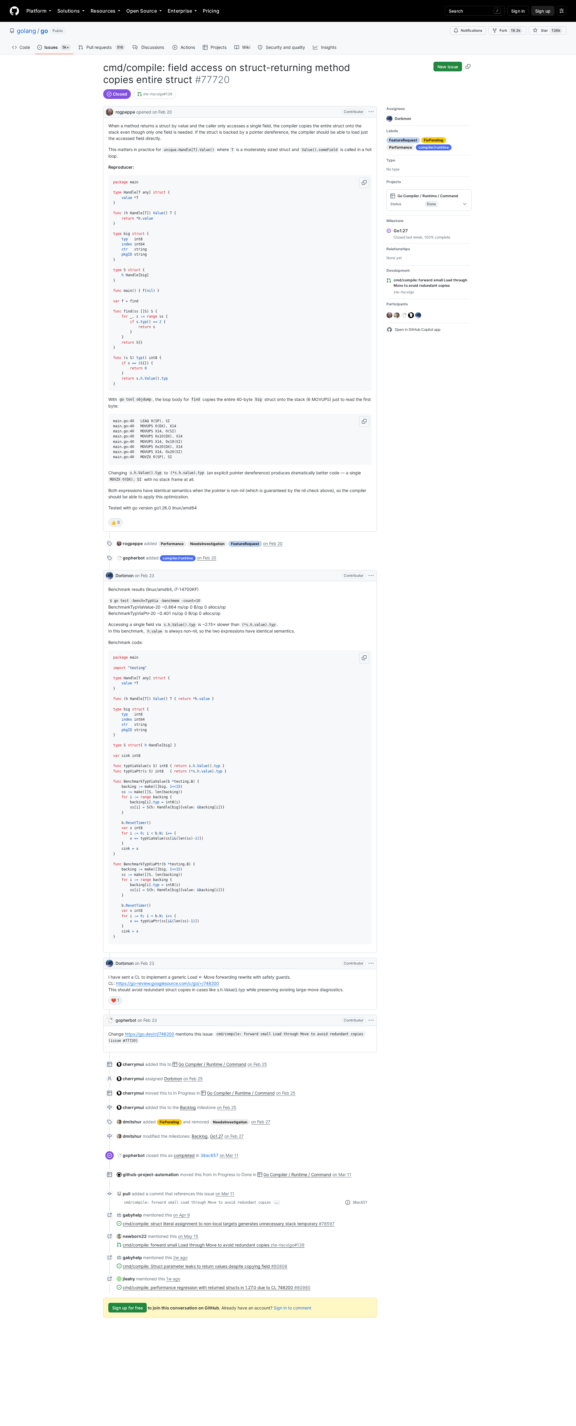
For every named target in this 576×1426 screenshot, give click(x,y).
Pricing (211, 11)
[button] (364, 182)
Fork (510, 30)
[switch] (115, 522)
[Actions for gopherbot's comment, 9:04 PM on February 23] (371, 1020)
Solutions (68, 11)
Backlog (188, 1107)
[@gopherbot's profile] (109, 1020)
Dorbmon (125, 575)
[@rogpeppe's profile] (109, 111)
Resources (103, 11)
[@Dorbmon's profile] (109, 575)
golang (26, 30)
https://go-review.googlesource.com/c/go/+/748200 (167, 983)
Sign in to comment (292, 1307)
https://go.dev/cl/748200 (149, 1033)
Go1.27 (216, 1136)
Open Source (141, 11)
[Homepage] (14, 11)
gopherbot (126, 1020)
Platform (36, 11)
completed (184, 1155)
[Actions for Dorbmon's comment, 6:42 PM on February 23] (371, 575)
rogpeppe (125, 111)
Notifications (471, 30)
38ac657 (209, 1155)
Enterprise (180, 11)
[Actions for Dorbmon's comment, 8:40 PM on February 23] (371, 963)
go (44, 30)
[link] (154, 94)
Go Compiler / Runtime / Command (212, 1064)
